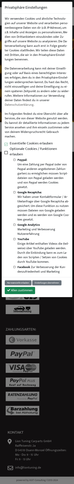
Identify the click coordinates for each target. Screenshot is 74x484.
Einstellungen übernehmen (47, 283)
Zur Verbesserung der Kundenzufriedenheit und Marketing (41, 269)
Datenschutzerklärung (19, 105)
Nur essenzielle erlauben (18, 283)
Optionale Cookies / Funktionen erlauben (33, 151)
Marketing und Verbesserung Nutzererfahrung (36, 229)
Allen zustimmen (21, 290)
